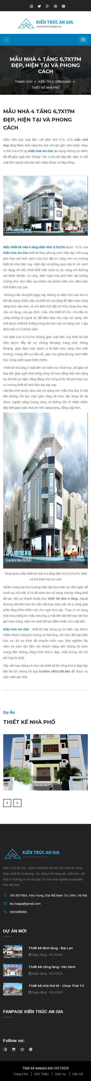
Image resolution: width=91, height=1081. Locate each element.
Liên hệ (77, 1074)
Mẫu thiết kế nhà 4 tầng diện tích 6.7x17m (34, 247)
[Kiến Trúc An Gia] (45, 23)
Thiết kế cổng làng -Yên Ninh (52, 967)
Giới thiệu (41, 1074)
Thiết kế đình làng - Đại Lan (51, 948)
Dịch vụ (60, 1074)
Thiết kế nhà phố (45, 87)
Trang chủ (23, 81)
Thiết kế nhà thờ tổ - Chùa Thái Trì (56, 986)
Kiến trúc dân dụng (55, 81)
